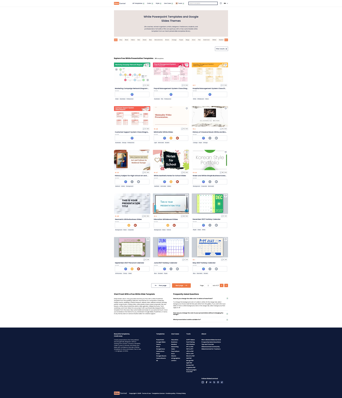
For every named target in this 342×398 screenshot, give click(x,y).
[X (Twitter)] (214, 382)
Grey (120, 40)
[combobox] (203, 3)
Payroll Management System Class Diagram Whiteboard (177, 88)
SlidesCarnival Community (210, 347)
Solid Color (206, 40)
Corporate (204, 186)
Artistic (123, 186)
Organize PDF (190, 367)
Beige (187, 40)
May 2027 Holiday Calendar (204, 263)
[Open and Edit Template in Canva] (132, 94)
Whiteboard (200, 99)
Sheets (173, 356)
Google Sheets (161, 356)
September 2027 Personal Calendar (129, 263)
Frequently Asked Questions (211, 342)
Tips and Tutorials (207, 344)
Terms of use (146, 393)
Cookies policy (171, 393)
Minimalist (161, 142)
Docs (173, 353)
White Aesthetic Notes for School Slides (170, 175)
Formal (169, 230)
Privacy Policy (181, 393)
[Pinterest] (218, 382)
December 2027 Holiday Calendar (206, 219)
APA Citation (190, 344)
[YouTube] (210, 382)
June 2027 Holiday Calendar (165, 263)
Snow (193, 40)
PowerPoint (160, 340)
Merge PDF (190, 360)
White (194, 99)
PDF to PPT (189, 349)
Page (202, 285)
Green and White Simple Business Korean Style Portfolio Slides (218, 175)
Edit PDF (189, 358)
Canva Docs (160, 351)
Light (155, 142)
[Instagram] (202, 382)
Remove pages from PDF (191, 371)
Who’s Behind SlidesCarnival (211, 340)
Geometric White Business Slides (128, 219)
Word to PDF (190, 356)
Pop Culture (175, 351)
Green (144, 40)
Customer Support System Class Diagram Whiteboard (137, 132)
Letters (173, 360)
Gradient (160, 273)
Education (174, 340)
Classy (125, 273)
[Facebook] (206, 382)
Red (139, 40)
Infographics (175, 358)
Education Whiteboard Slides (166, 219)
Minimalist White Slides (163, 132)
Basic (125, 230)
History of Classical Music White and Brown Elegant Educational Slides (222, 132)
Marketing (174, 347)
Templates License (158, 393)
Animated (163, 186)
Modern (167, 142)
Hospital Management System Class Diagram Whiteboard (217, 88)
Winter (214, 40)
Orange (174, 40)
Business (174, 342)
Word (158, 347)
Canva (158, 344)
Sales (173, 349)
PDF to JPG (190, 353)
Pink (199, 40)
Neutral (221, 40)
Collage (195, 142)
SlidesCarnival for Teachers (211, 349)
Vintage (205, 142)
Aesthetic (156, 186)
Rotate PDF (190, 365)
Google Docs (160, 349)
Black (126, 40)
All (157, 360)
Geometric (199, 273)
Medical (174, 344)
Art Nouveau (118, 273)
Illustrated (122, 99)
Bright (194, 229)
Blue (150, 40)
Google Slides (160, 342)
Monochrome (159, 40)
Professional (130, 99)
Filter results (220, 49)
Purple (181, 40)
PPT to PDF (189, 347)
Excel (158, 353)
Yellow (133, 40)
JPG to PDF (190, 351)
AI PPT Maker (190, 340)
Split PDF (189, 363)
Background (129, 186)
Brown (167, 40)
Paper (200, 142)
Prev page (162, 285)
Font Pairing (190, 342)
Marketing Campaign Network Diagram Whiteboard (136, 88)
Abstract (117, 186)
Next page (179, 285)
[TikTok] (222, 382)
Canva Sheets (161, 358)
